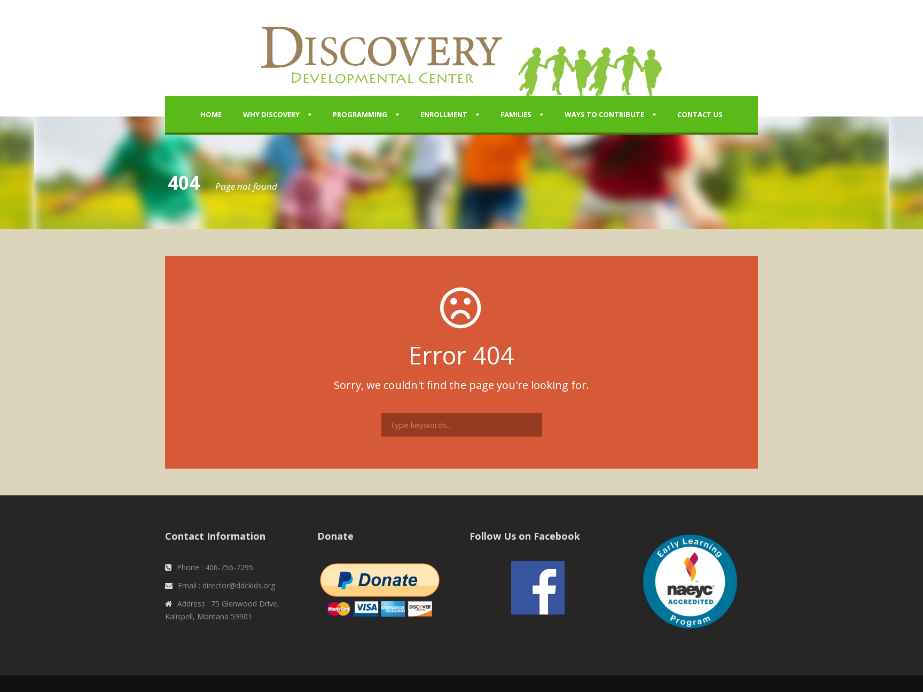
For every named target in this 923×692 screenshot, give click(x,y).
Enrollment (443, 114)
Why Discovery (271, 114)
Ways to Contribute (604, 114)
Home (211, 114)
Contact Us (700, 114)
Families (515, 114)
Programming (360, 114)
